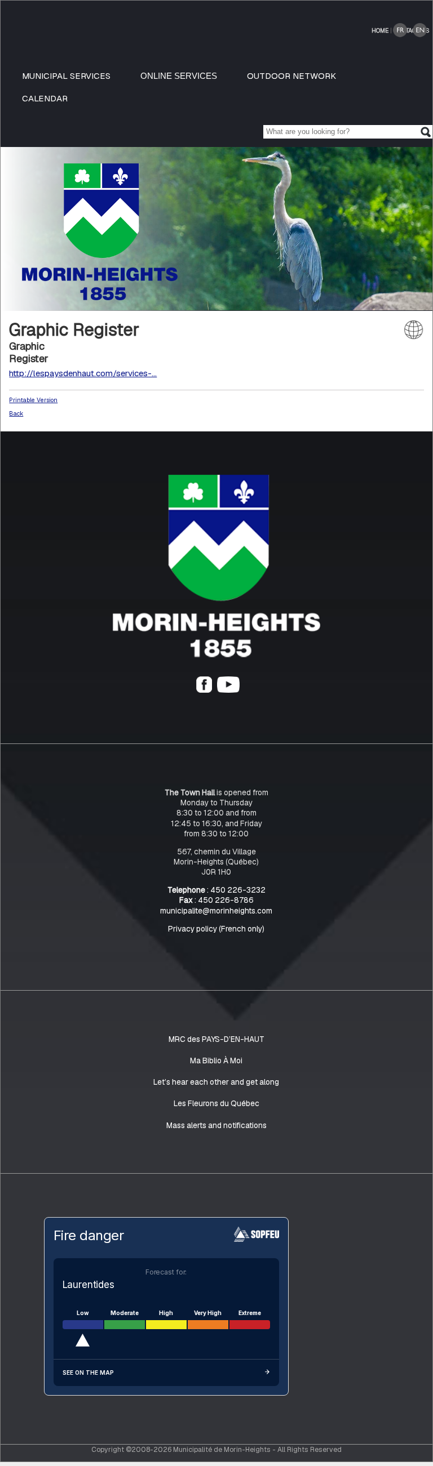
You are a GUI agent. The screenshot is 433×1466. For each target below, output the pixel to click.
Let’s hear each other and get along (216, 1082)
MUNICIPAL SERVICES (66, 75)
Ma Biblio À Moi (216, 1060)
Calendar (45, 98)
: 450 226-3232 (216, 890)
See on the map (88, 1373)
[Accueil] (216, 654)
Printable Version (33, 400)
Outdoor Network (291, 75)
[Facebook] (204, 690)
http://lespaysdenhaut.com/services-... (83, 373)
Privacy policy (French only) (216, 929)
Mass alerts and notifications (216, 1125)
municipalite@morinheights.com (216, 911)
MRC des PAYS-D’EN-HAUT (216, 1039)
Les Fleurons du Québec (216, 1104)
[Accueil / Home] (100, 297)
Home (380, 30)
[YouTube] (228, 690)
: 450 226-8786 (216, 900)
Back (16, 413)
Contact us (412, 30)
